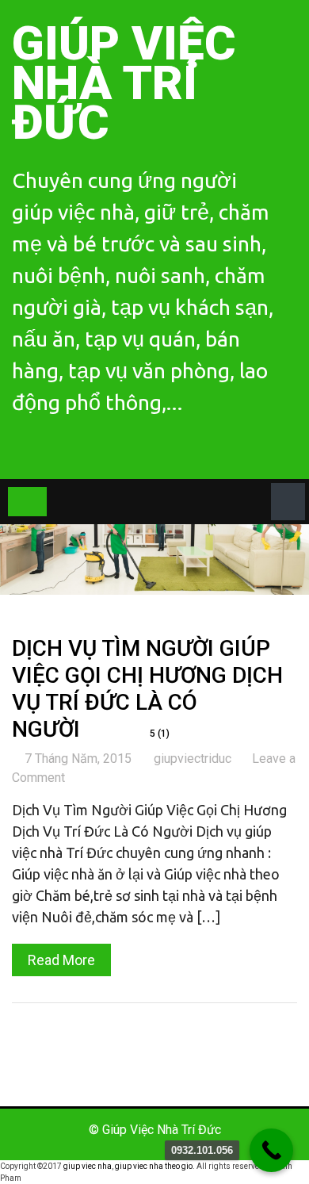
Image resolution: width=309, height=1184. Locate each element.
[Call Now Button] (271, 1150)
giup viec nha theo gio (154, 1166)
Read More (61, 960)
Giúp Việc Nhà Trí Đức (124, 83)
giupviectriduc (192, 758)
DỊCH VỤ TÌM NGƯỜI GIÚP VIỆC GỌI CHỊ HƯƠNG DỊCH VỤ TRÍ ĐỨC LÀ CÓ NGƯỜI (147, 688)
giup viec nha (87, 1166)
